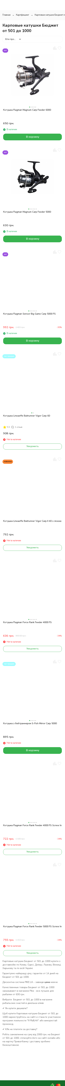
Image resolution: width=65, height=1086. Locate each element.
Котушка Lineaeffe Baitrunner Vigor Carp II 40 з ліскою (32, 521)
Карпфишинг (22, 14)
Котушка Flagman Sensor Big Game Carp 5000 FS (29, 313)
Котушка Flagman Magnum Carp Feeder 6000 (27, 110)
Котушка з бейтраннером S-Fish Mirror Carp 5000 (30, 723)
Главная (6, 14)
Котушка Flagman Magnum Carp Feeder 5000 (27, 211)
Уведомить (32, 446)
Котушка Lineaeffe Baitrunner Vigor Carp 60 (26, 415)
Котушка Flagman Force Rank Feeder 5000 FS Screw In (32, 926)
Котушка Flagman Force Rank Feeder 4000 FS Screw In (32, 825)
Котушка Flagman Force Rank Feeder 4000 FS (27, 622)
